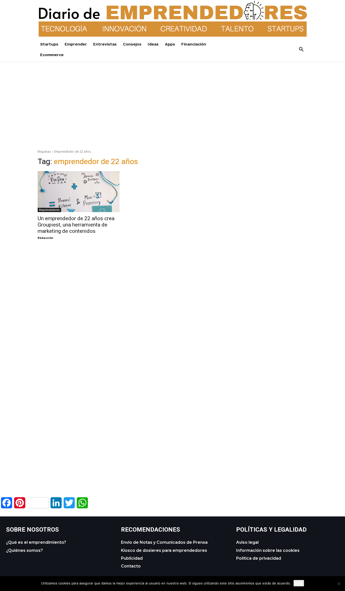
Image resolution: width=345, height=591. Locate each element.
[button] (301, 49)
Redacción (45, 238)
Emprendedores (49, 210)
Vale (298, 583)
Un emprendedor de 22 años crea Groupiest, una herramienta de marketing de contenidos (76, 224)
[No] (338, 583)
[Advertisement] (172, 96)
